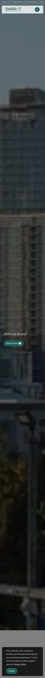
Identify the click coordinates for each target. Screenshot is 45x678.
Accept (12, 671)
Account (4, 1)
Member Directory (31, 1)
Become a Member (18, 1)
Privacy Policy (20, 664)
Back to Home (11, 343)
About (41, 1)
